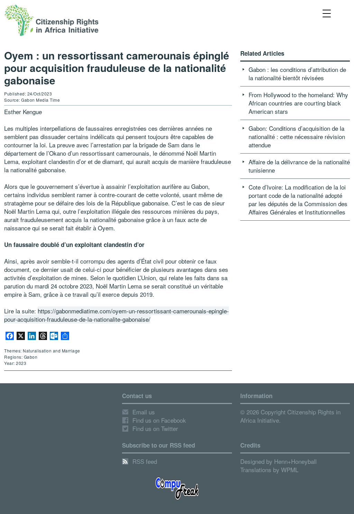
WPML (289, 469)
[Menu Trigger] (326, 12)
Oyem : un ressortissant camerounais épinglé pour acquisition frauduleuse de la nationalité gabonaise (116, 68)
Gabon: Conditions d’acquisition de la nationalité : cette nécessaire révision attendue (297, 136)
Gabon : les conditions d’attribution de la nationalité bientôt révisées (297, 73)
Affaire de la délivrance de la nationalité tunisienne (299, 165)
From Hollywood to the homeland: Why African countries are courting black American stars (298, 103)
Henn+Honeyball (295, 461)
